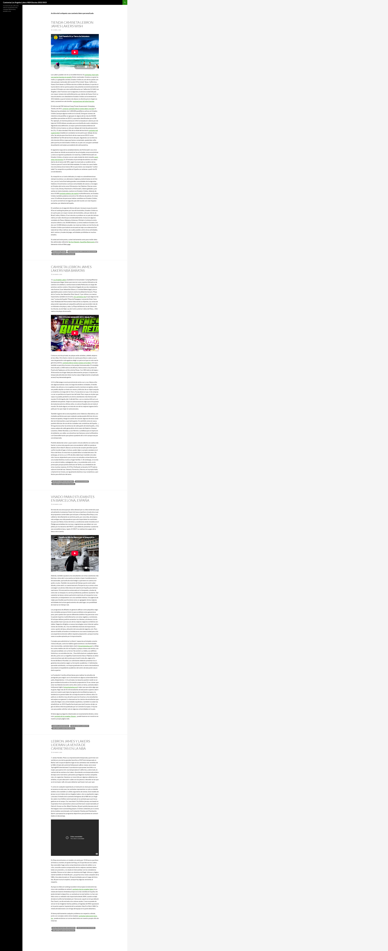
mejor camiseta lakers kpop (79, 726)
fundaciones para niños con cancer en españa (82, 251)
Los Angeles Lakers (59, 280)
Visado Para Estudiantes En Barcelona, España (72, 498)
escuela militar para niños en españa (64, 928)
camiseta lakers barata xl (61, 726)
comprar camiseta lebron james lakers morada (78, 108)
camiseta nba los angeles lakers (83, 889)
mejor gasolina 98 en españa (86, 928)
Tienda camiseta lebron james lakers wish (72, 24)
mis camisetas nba (79, 297)
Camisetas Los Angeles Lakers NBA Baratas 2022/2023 (25, 2)
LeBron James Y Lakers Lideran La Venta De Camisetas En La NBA (70, 744)
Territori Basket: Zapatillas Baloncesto (81, 242)
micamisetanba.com (85, 646)
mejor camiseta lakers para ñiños (63, 481)
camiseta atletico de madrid (69, 193)
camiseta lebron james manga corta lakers (77, 363)
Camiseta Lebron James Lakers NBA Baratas (71, 269)
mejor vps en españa (82, 481)
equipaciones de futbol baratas (83, 101)
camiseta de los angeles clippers (65, 716)
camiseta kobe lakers (59, 251)
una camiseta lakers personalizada (63, 254)
